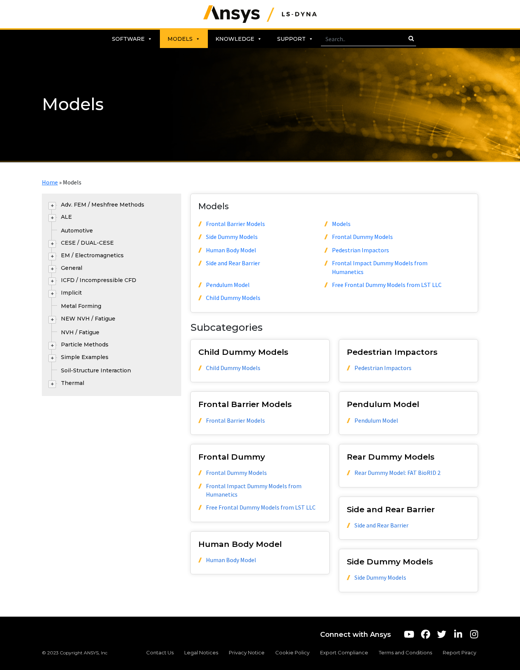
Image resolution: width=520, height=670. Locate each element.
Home (50, 182)
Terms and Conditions (405, 652)
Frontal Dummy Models (362, 236)
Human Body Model (231, 250)
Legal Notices (201, 652)
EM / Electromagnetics (92, 255)
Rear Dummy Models (390, 457)
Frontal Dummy (231, 457)
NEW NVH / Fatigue (88, 318)
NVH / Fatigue (80, 332)
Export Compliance (344, 652)
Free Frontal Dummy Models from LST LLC (387, 285)
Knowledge (234, 38)
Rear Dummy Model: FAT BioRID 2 (397, 472)
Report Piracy (459, 652)
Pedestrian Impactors (360, 250)
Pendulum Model (228, 285)
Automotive (77, 230)
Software (128, 38)
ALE (66, 216)
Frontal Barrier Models (235, 224)
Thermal (72, 383)
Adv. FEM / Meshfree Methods (102, 204)
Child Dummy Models (233, 297)
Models (180, 38)
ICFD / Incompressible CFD (98, 280)
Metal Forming (81, 306)
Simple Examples (84, 357)
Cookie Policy (292, 652)
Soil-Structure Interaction (96, 370)
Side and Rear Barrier (233, 263)
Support (291, 38)
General (71, 267)
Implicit (71, 292)
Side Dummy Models (232, 236)
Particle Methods (84, 344)
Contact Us (160, 652)
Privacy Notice (247, 652)
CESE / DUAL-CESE (87, 242)
